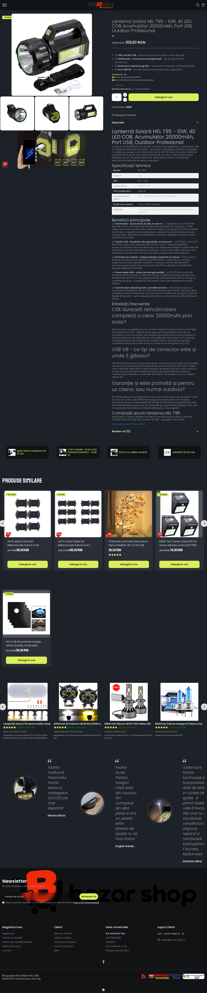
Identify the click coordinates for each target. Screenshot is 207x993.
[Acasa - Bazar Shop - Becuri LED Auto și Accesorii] (100, 5)
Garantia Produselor (65, 942)
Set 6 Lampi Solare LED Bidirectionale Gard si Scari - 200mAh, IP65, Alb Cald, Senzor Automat (25, 543)
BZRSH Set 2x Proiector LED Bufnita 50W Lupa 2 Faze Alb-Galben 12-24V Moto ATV (99, 723)
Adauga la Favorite (125, 115)
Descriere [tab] (118, 122)
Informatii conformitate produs (128, 424)
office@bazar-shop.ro (173, 939)
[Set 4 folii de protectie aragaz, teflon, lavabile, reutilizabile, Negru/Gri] (26, 613)
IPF (113, 36)
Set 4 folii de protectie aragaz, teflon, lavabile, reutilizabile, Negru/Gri (23, 643)
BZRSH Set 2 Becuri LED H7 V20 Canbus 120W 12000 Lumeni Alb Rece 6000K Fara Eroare (152, 723)
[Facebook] (103, 962)
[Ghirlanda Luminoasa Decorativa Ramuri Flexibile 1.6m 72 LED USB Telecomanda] (129, 514)
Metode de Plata (63, 933)
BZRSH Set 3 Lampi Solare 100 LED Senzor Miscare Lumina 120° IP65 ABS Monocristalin (178, 543)
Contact (6, 950)
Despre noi (8, 933)
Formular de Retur (63, 946)
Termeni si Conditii (12, 937)
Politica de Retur (62, 937)
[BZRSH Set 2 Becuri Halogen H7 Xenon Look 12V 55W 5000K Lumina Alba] (179, 702)
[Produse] (4, 6)
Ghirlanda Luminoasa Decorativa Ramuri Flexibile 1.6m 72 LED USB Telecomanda (128, 543)
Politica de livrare (11, 946)
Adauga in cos (163, 97)
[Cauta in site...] (197, 5)
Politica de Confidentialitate (86, 902)
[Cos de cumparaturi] (203, 5)
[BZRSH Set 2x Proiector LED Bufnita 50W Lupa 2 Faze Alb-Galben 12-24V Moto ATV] (78, 702)
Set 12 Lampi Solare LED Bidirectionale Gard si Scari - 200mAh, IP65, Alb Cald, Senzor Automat (76, 543)
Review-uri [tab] (121, 431)
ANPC (57, 950)
